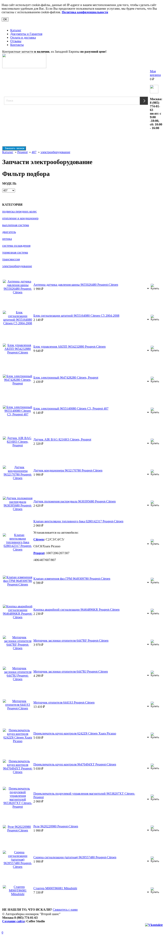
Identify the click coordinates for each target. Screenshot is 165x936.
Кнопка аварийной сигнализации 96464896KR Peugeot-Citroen (76, 609)
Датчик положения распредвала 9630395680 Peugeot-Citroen (74, 501)
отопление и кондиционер (20, 218)
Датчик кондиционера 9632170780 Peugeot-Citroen (67, 470)
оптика (7, 238)
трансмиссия (11, 259)
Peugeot (22, 152)
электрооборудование (55, 152)
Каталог (15, 30)
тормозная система (15, 252)
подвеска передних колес (19, 211)
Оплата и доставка (23, 37)
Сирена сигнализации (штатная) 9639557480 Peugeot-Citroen (74, 857)
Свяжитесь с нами (65, 909)
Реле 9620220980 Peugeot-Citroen (55, 826)
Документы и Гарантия (26, 34)
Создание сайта (13, 921)
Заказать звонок (14, 148)
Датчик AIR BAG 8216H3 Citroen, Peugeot (62, 439)
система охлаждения (16, 245)
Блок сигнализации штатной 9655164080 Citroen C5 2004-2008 (76, 315)
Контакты (17, 44)
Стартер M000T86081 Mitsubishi (55, 888)
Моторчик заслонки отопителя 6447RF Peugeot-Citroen (70, 640)
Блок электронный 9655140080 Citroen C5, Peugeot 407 (70, 408)
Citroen (38, 539)
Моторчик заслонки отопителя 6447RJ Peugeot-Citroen (70, 671)
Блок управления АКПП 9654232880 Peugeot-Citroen (69, 346)
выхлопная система (15, 225)
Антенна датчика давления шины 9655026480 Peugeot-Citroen (75, 284)
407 (34, 152)
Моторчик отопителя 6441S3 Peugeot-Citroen (64, 702)
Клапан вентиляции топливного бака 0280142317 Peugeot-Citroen (78, 521)
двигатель (9, 232)
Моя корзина (155, 73)
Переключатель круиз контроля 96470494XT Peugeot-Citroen (74, 764)
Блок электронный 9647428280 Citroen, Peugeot (65, 377)
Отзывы (15, 41)
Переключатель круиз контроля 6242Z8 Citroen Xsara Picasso (74, 733)
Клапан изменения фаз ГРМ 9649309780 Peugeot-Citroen (71, 578)
